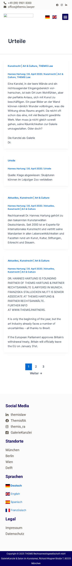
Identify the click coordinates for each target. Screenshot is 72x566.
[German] (47, 17)
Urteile (11, 160)
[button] (65, 17)
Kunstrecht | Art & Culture (22, 66)
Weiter (36, 373)
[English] (54, 17)
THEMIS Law (46, 66)
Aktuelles (13, 197)
